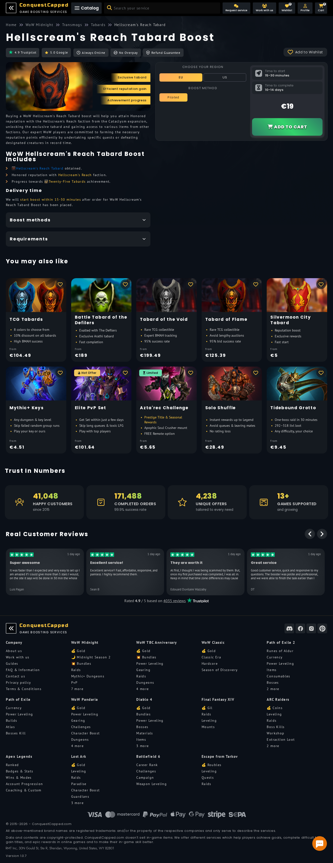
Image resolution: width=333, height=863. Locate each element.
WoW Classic (213, 642)
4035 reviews (174, 600)
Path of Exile (18, 699)
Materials (144, 733)
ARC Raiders (278, 699)
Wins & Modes (19, 777)
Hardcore (210, 663)
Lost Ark (78, 756)
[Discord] (289, 628)
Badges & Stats (19, 771)
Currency (275, 657)
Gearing (143, 670)
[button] (305, 8)
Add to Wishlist (309, 52)
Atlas (10, 727)
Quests (208, 777)
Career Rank (147, 765)
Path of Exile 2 (281, 642)
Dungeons (145, 682)
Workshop (275, 733)
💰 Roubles (212, 765)
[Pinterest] (322, 628)
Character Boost (85, 733)
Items (271, 670)
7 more (77, 689)
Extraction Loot (281, 739)
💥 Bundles (81, 663)
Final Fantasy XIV (218, 699)
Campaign (145, 777)
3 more (142, 746)
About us (14, 651)
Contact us (15, 676)
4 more (142, 689)
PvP (74, 682)
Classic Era (211, 657)
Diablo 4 (144, 699)
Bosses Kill (16, 733)
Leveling (209, 720)
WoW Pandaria (84, 699)
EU (181, 77)
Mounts (208, 727)
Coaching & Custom (23, 790)
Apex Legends (19, 756)
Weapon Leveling (151, 784)
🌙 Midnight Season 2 (91, 657)
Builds (11, 720)
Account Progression (24, 784)
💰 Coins (275, 708)
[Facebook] (300, 628)
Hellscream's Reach (75, 175)
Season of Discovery (220, 670)
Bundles (143, 714)
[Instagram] (311, 628)
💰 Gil (207, 708)
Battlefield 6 (148, 756)
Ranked (12, 765)
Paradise (79, 784)
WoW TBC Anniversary (156, 642)
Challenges (81, 727)
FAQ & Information (23, 670)
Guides (12, 663)
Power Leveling (150, 663)
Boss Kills (275, 727)
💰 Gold (78, 651)
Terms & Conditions (23, 689)
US (225, 77)
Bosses (273, 682)
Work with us (17, 657)
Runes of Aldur (280, 651)
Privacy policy (18, 682)
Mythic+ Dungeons (87, 676)
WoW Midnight (84, 642)
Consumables (278, 676)
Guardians (80, 796)
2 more (273, 689)
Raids (76, 670)
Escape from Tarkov (220, 756)
